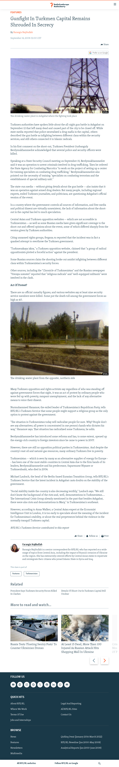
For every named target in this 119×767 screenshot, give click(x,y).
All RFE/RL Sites (69, 709)
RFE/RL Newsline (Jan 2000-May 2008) (81, 742)
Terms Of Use (17, 715)
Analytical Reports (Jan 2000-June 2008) (81, 748)
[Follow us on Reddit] (20, 684)
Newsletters (16, 748)
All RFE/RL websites (26, 763)
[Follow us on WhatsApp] (60, 684)
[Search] (99, 763)
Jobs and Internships (20, 720)
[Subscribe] (67, 684)
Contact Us (66, 715)
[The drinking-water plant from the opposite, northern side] (59, 374)
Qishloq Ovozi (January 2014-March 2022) (81, 737)
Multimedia (16, 753)
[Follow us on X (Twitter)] (40, 684)
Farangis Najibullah (23, 32)
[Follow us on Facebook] (46, 684)
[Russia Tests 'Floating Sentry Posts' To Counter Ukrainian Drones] (34, 628)
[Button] (105, 44)
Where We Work (18, 709)
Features (15, 12)
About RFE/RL (17, 704)
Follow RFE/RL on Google (66, 763)
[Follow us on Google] (33, 684)
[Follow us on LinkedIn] (53, 684)
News (13, 737)
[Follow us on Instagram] (26, 684)
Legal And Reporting (71, 704)
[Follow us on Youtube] (13, 684)
